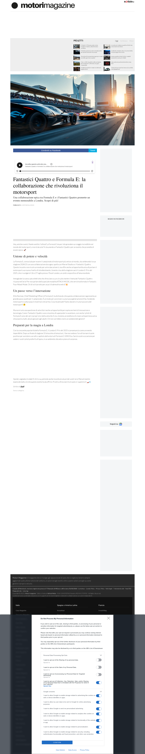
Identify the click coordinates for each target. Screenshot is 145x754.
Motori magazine (30, 593)
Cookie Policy (90, 589)
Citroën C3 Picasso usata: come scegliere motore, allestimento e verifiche (89, 46)
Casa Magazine (21, 610)
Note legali (109, 589)
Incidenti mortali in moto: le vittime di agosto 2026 (91, 68)
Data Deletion (60, 750)
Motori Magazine (19, 578)
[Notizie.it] (129, 2)
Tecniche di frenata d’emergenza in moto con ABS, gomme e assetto (92, 57)
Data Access (72, 750)
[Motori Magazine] (43, 5)
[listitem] (72, 655)
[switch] (99, 659)
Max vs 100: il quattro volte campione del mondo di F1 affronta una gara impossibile (91, 63)
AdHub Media (51, 593)
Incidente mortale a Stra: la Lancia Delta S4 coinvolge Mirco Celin (122, 51)
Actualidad (61, 610)
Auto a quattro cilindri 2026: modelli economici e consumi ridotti (121, 57)
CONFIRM (57, 742)
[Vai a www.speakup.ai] (92, 162)
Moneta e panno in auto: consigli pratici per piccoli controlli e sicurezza (91, 51)
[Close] (109, 619)
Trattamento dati (118, 589)
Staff (22, 386)
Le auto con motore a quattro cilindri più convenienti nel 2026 (121, 45)
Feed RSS (128, 589)
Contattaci (81, 589)
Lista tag (25, 591)
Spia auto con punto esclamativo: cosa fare (121, 62)
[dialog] (72, 684)
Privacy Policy (84, 750)
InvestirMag (103, 610)
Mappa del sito (17, 591)
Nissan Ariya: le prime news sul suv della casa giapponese (122, 68)
